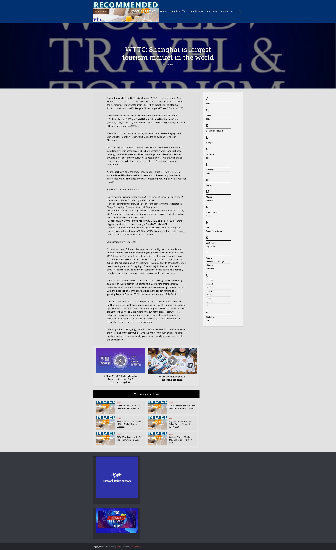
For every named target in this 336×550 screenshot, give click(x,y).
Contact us (226, 11)
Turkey (209, 258)
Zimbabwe (210, 317)
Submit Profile (177, 11)
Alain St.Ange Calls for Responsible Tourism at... (129, 407)
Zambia (209, 320)
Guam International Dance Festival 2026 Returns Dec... (182, 407)
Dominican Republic (214, 131)
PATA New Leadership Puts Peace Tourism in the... (130, 438)
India (208, 173)
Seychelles (210, 246)
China (208, 115)
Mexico (209, 197)
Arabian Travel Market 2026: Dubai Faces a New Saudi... (180, 440)
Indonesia (210, 169)
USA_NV (209, 280)
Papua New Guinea (214, 231)
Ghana (209, 158)
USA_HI (209, 291)
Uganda (209, 302)
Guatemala (210, 154)
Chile (208, 119)
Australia (209, 103)
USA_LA (209, 287)
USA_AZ (209, 298)
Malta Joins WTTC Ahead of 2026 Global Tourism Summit (129, 424)
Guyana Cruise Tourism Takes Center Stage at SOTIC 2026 (180, 424)
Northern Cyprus (213, 212)
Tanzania (210, 268)
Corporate (212, 11)
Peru (208, 227)
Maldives (210, 200)
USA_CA (209, 294)
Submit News (196, 11)
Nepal (208, 215)
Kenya (208, 185)
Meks (119, 546)
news (119, 403)
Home (163, 11)
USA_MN (210, 284)
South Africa (211, 243)
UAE (208, 305)
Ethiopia (209, 142)
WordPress (136, 546)
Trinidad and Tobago (215, 261)
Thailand (209, 265)
